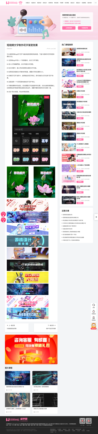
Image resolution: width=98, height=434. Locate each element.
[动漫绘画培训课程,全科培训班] (69, 158)
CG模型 (73, 430)
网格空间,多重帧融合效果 (40, 408)
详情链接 (2, 6)
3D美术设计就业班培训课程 (84, 112)
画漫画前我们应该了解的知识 (69, 226)
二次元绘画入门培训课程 (83, 165)
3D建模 (61, 2)
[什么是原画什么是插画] (69, 147)
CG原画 (83, 430)
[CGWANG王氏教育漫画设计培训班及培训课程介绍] (69, 84)
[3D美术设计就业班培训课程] (69, 115)
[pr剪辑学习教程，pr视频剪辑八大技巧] (17, 400)
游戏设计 (45, 2)
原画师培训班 (78, 429)
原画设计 (65, 429)
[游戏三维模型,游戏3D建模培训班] (69, 189)
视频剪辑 (50, 2)
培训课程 (67, 2)
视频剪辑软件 (53, 429)
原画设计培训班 (81, 133)
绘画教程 (84, 2)
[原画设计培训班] (69, 137)
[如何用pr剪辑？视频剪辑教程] (44, 378)
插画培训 (33, 2)
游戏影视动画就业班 (82, 48)
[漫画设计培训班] (69, 126)
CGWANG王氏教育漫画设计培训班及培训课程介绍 (74, 223)
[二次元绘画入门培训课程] (69, 168)
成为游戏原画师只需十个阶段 (69, 234)
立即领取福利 (69, 28)
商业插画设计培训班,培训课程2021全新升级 (73, 220)
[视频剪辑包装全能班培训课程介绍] (17, 378)
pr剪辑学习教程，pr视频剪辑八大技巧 (16, 408)
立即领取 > (80, 54)
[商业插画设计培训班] (69, 105)
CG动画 (78, 430)
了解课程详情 (84, 28)
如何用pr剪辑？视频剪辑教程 (41, 386)
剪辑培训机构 (67, 430)
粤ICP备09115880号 (33, 430)
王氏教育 (59, 429)
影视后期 (56, 2)
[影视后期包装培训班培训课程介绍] (69, 179)
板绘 (73, 429)
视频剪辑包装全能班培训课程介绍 (15, 386)
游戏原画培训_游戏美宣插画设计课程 (71, 231)
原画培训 (39, 2)
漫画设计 (78, 2)
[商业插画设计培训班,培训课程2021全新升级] (69, 73)
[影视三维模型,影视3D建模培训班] (69, 200)
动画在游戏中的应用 (67, 228)
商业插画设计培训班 (82, 101)
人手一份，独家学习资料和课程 (83, 52)
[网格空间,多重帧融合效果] (44, 400)
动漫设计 (28, 2)
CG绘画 (51, 432)
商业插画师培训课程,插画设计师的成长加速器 (73, 237)
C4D (84, 429)
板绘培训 (90, 2)
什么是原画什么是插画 (82, 144)
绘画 (69, 429)
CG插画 (88, 430)
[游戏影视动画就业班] (69, 52)
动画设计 (72, 2)
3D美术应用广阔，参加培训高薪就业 (71, 240)
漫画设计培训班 (81, 122)
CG (55, 432)
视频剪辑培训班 (53, 430)
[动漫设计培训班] (69, 94)
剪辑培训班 (60, 430)
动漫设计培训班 (81, 91)
